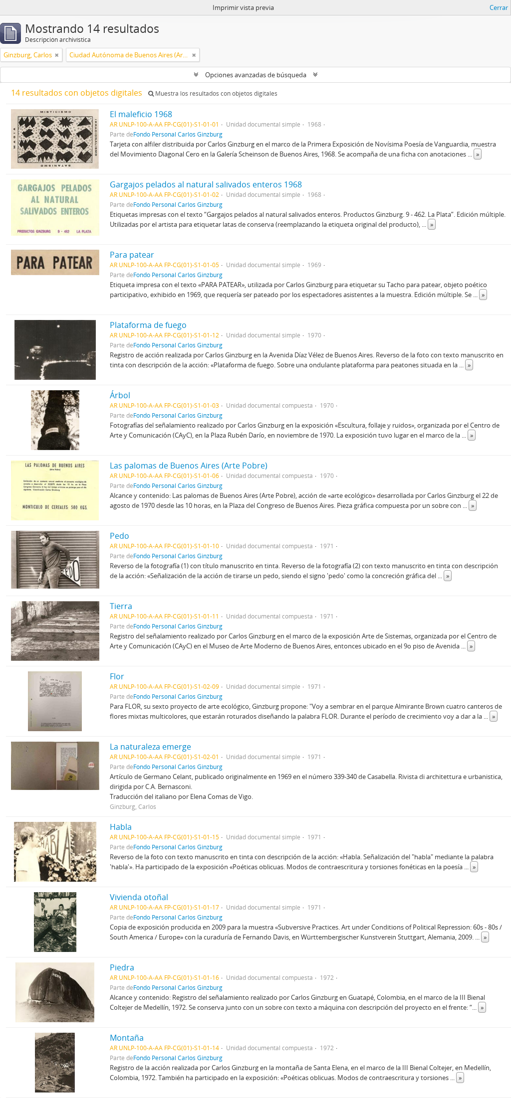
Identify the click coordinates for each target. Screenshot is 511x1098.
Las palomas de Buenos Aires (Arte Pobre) (188, 465)
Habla (121, 826)
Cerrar (499, 7)
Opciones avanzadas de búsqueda (256, 74)
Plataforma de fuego (148, 324)
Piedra (122, 967)
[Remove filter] (57, 55)
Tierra (121, 606)
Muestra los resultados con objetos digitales (215, 93)
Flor (117, 676)
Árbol (120, 395)
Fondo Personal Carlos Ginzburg (178, 134)
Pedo (119, 535)
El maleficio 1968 (141, 114)
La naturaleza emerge (150, 746)
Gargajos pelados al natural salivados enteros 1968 (206, 184)
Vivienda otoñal (139, 897)
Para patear (132, 254)
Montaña (127, 1037)
